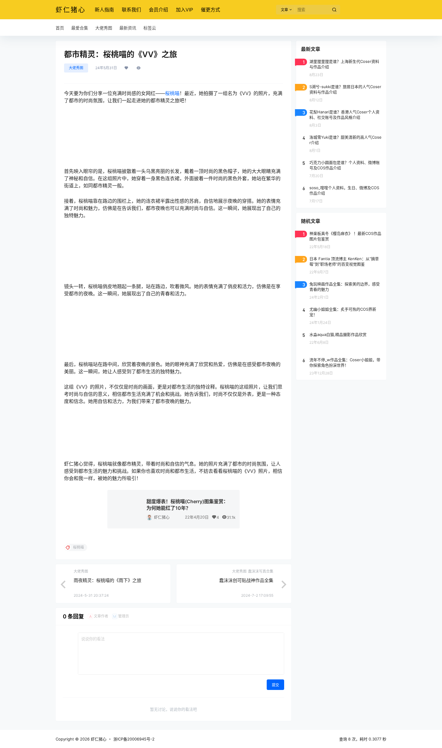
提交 (275, 685)
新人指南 (104, 10)
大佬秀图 (76, 68)
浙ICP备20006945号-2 (134, 739)
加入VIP (184, 10)
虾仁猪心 (162, 517)
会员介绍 (158, 10)
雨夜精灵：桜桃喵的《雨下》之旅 (107, 580)
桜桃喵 (172, 93)
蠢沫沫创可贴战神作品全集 (246, 580)
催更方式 (210, 10)
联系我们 (131, 10)
